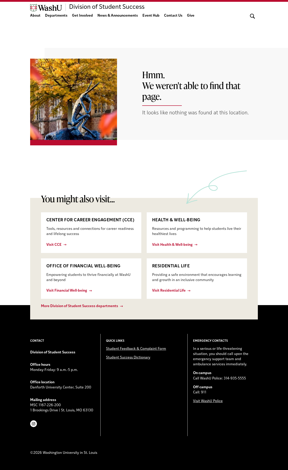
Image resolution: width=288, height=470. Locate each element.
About (35, 16)
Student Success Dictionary (128, 357)
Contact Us (173, 16)
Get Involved (82, 16)
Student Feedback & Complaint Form (136, 349)
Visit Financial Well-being (66, 291)
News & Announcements (117, 16)
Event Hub (151, 16)
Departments (56, 16)
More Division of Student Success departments (79, 306)
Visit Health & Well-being (172, 245)
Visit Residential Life (169, 291)
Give (190, 16)
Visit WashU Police (208, 401)
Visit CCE (54, 245)
